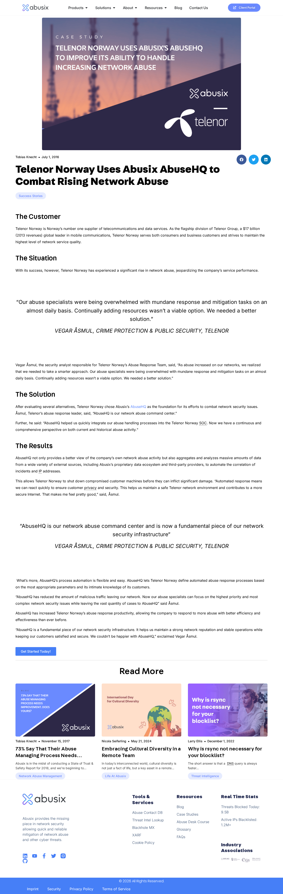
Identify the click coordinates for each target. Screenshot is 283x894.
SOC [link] (203, 423)
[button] (242, 160)
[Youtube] (34, 855)
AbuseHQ (138, 406)
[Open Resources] (165, 7)
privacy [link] (90, 487)
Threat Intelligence (205, 776)
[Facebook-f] (44, 855)
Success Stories (31, 196)
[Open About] (136, 7)
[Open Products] (86, 7)
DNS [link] (230, 763)
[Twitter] (53, 855)
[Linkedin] (25, 855)
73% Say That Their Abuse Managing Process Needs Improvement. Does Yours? (48, 755)
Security (54, 889)
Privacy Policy (81, 889)
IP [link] (40, 471)
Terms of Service (116, 889)
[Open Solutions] (114, 7)
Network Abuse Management (40, 776)
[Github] (25, 861)
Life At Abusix (115, 776)
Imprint (32, 889)
